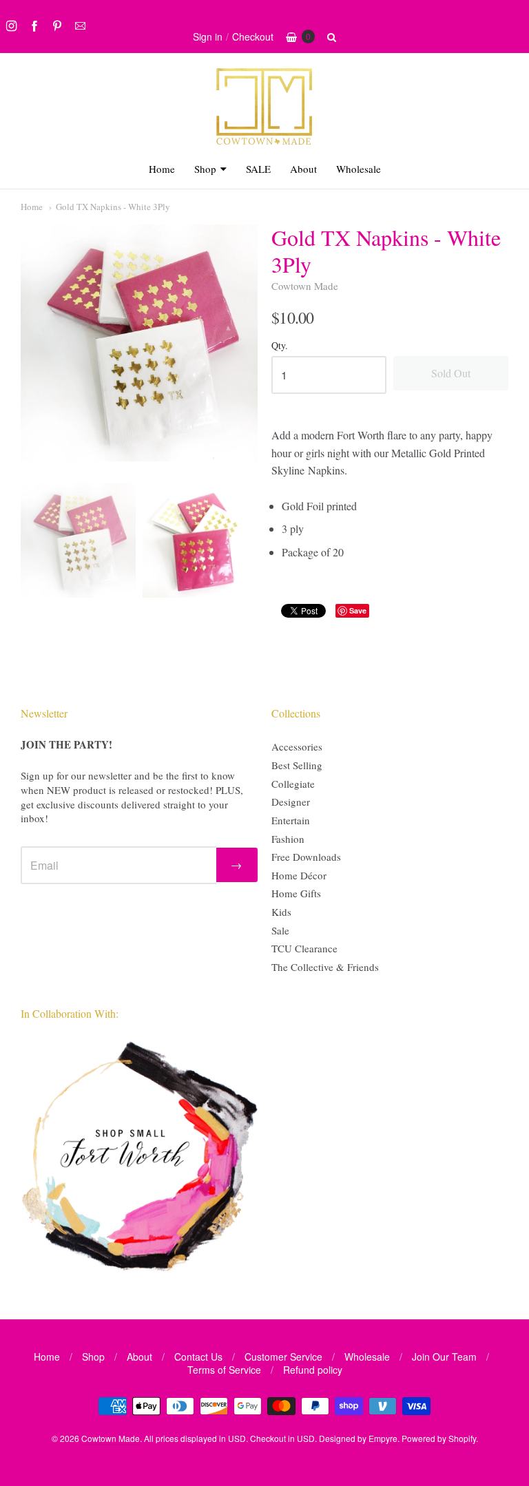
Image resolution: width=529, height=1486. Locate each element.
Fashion (287, 839)
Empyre (383, 1438)
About (303, 169)
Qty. (279, 346)
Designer (290, 801)
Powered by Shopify (439, 1438)
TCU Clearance (304, 948)
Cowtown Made (304, 286)
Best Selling (296, 765)
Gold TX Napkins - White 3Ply (113, 206)
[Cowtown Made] (264, 143)
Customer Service (283, 1356)
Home (162, 169)
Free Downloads (306, 857)
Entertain (290, 820)
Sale (280, 930)
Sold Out (450, 373)
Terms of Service (224, 1370)
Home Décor (298, 875)
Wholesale (358, 169)
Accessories (296, 746)
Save (357, 610)
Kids (281, 912)
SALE (258, 169)
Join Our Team (444, 1356)
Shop (205, 169)
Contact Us (198, 1356)
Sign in (207, 36)
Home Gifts (296, 893)
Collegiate (293, 784)
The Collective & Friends (325, 967)
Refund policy (312, 1370)
